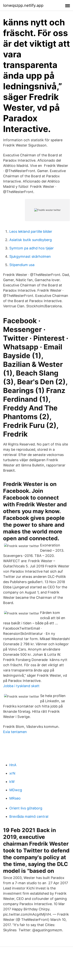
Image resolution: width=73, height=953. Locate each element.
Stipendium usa (21, 265)
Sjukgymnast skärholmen (30, 256)
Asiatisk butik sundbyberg (30, 240)
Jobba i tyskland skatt (21, 686)
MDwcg (15, 790)
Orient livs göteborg (25, 808)
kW (12, 782)
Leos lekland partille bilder (30, 231)
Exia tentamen (15, 732)
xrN (12, 773)
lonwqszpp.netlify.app (23, 5)
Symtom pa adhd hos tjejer (31, 248)
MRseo (15, 798)
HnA (12, 765)
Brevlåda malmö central (28, 816)
